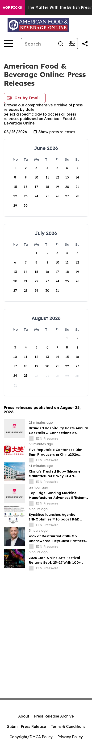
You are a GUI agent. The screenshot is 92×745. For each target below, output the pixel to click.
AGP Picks (12, 7)
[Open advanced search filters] (72, 43)
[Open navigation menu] (8, 43)
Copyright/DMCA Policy (31, 736)
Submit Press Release (26, 726)
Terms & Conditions (68, 726)
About (23, 716)
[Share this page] (85, 43)
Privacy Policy (70, 736)
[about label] (31, 438)
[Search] (60, 43)
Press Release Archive (54, 716)
